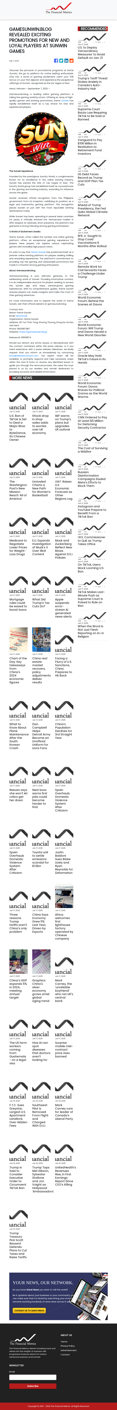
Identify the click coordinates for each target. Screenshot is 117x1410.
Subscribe (32, 1386)
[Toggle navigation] (10, 17)
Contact (65, 1354)
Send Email (21, 315)
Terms (64, 1341)
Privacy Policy (68, 1345)
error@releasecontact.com (23, 355)
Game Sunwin (38, 252)
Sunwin (65, 100)
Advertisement (69, 1350)
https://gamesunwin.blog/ (33, 331)
